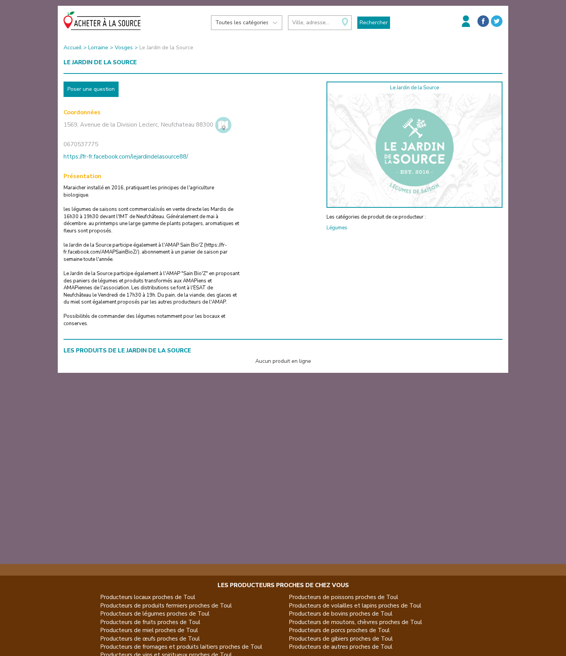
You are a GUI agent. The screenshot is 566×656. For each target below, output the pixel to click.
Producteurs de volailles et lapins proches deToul (355, 605)
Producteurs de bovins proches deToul (340, 614)
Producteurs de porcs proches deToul (339, 630)
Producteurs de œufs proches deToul (150, 639)
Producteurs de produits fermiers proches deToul (166, 605)
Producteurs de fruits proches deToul (150, 622)
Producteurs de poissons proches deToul (343, 597)
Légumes (337, 227)
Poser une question (91, 89)
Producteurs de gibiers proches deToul (341, 639)
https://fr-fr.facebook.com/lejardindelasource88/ (126, 156)
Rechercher (374, 22)
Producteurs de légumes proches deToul (154, 614)
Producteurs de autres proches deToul (340, 647)
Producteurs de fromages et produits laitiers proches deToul (181, 647)
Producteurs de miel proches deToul (149, 630)
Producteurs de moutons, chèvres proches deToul (355, 622)
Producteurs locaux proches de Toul (147, 597)
